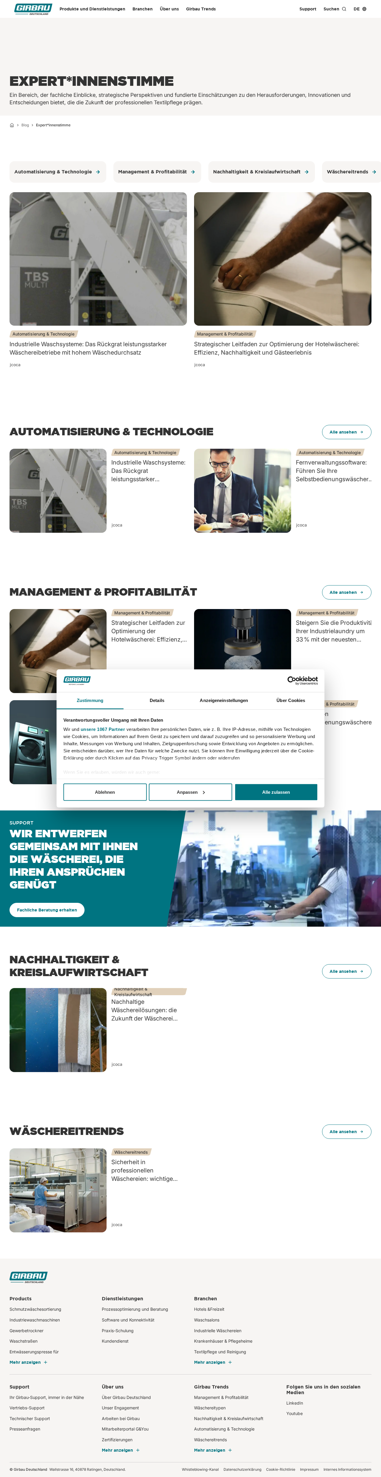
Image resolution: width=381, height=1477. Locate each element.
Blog (25, 125)
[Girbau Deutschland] (33, 9)
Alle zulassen (276, 791)
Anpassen (187, 791)
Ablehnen (105, 791)
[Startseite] (12, 125)
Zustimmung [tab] (90, 700)
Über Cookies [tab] (291, 700)
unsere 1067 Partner (103, 729)
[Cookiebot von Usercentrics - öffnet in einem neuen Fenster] (292, 680)
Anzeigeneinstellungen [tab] (224, 700)
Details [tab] (157, 700)
